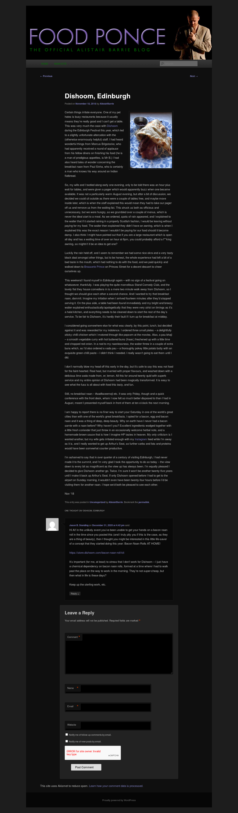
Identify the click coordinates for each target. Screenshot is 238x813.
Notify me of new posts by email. (85, 741)
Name (72, 688)
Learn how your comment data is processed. (116, 786)
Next (194, 76)
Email (72, 706)
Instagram (141, 439)
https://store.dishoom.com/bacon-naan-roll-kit (96, 552)
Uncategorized (97, 502)
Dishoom (112, 126)
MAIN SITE (60, 63)
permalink (144, 502)
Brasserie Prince (94, 266)
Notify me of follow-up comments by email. (90, 734)
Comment (73, 637)
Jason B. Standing (79, 525)
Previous (46, 76)
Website (71, 724)
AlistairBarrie (107, 103)
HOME (44, 63)
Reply (75, 593)
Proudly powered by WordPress (119, 800)
